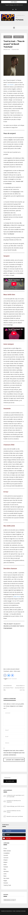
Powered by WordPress (6, 911)
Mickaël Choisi (7, 49)
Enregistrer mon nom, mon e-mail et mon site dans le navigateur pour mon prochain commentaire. (14, 753)
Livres (5, 873)
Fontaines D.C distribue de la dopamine (14, 801)
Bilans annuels (7, 850)
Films (5, 869)
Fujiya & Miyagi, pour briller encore (14, 5)
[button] (13, 9)
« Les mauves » (10, 84)
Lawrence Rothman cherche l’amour (14, 811)
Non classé (6, 878)
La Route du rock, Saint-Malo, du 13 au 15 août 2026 (15, 796)
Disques (6, 860)
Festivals (6, 867)
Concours (6, 857)
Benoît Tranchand (12, 678)
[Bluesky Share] (8, 675)
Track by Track (18, 37)
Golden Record (17, 596)
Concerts (6, 855)
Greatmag (18, 911)
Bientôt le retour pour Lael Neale (15, 816)
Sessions (6, 883)
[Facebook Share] (5, 675)
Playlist (5, 880)
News (5, 876)
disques (5, 862)
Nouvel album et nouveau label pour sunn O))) (19, 688)
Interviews (7, 37)
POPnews (19, 20)
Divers (5, 864)
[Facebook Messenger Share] (12, 675)
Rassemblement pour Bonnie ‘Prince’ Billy (8, 688)
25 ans (5, 848)
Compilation (7, 853)
